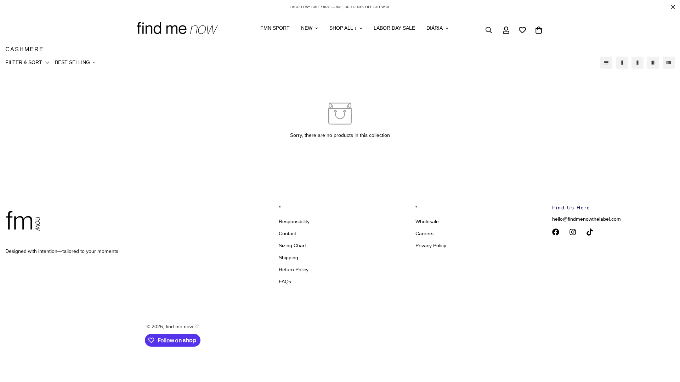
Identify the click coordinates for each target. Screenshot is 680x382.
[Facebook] (555, 232)
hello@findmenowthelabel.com (586, 219)
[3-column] (637, 63)
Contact (287, 233)
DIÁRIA (434, 28)
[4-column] (653, 63)
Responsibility (294, 221)
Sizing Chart (292, 245)
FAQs (285, 281)
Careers (424, 233)
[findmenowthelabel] (177, 30)
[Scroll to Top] (666, 343)
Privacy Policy (430, 245)
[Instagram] (572, 232)
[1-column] (606, 63)
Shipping (288, 257)
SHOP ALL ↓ (343, 28)
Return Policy (293, 269)
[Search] (489, 30)
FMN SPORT (275, 28)
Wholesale (427, 221)
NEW (306, 28)
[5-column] (669, 63)
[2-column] (622, 63)
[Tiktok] (589, 232)
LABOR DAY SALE (394, 28)
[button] (539, 30)
